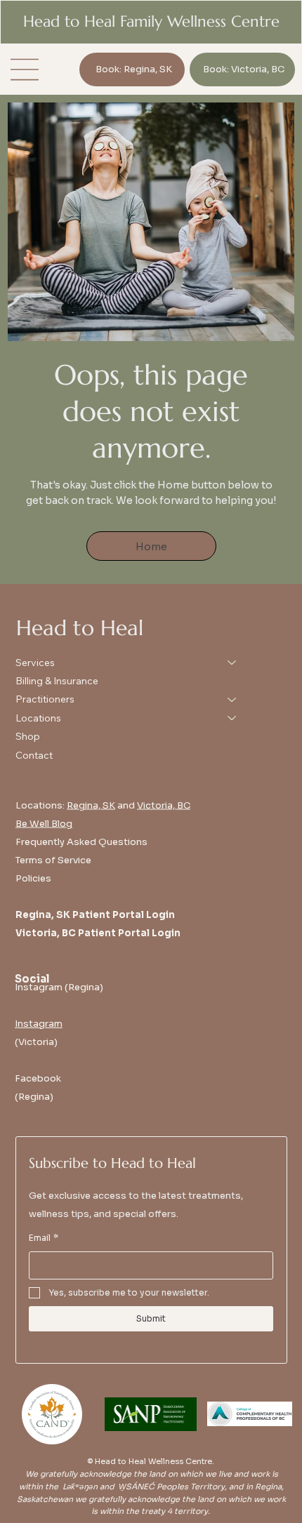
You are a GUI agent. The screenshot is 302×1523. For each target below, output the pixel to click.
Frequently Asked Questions (81, 841)
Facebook (38, 1078)
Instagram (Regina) (59, 987)
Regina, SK (91, 805)
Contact (34, 755)
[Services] (232, 662)
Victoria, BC (163, 805)
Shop (27, 736)
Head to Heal (79, 628)
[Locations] (232, 718)
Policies (33, 878)
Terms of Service (53, 859)
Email (43, 1237)
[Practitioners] (232, 699)
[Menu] (25, 69)
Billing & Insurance (56, 680)
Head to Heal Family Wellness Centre (151, 21)
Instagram (39, 1024)
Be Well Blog (43, 823)
